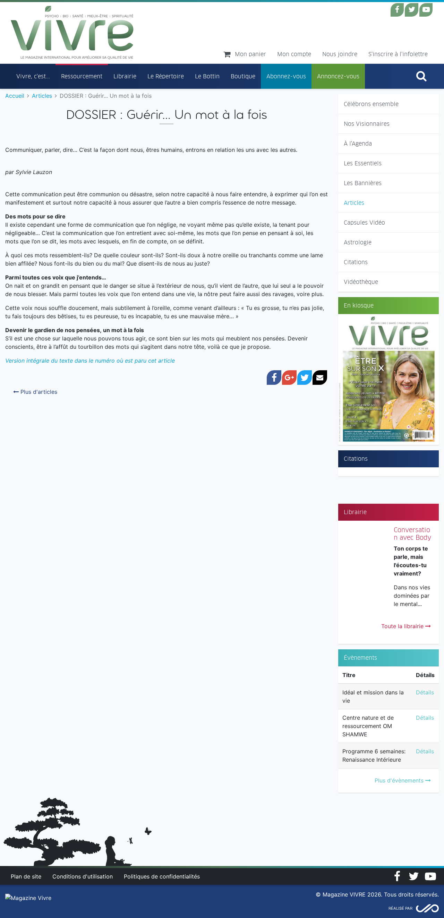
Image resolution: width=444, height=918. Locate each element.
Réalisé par (400, 908)
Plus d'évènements (400, 780)
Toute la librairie (403, 626)
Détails (425, 692)
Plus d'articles (38, 391)
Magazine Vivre (72, 32)
